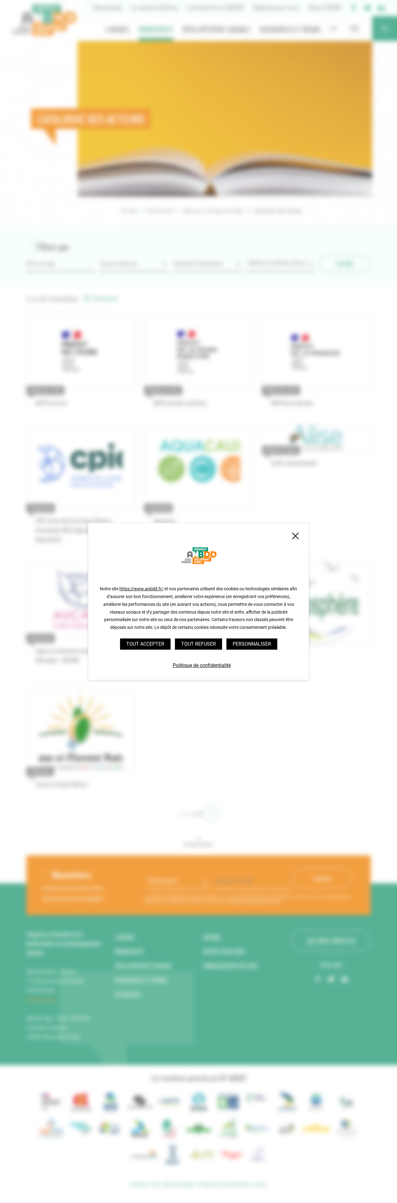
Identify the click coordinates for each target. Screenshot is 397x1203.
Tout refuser (198, 644)
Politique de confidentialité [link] (202, 665)
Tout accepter (145, 644)
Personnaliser (252, 644)
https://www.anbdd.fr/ (141, 588)
